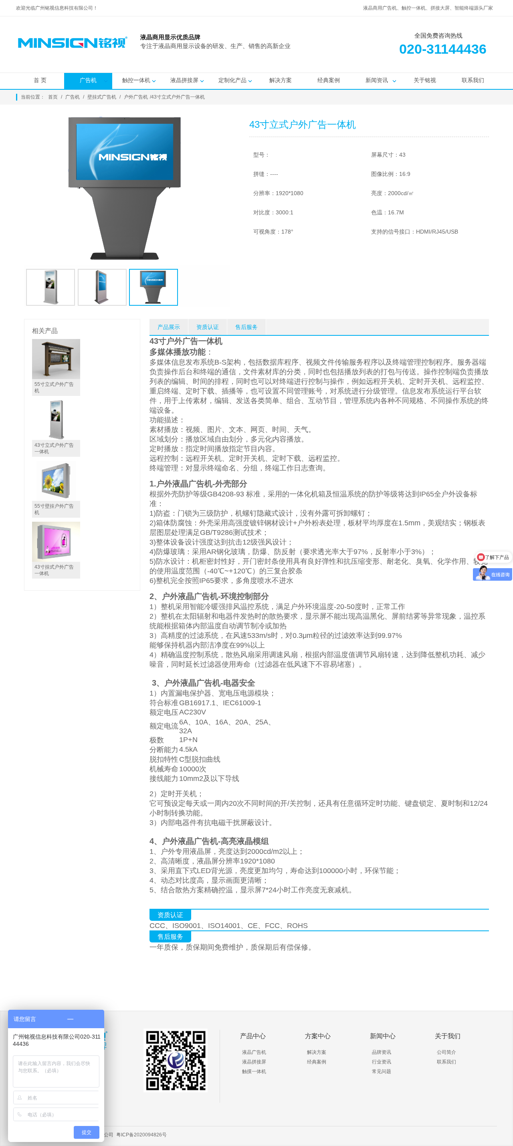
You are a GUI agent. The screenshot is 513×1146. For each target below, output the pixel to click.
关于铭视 (425, 80)
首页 (53, 97)
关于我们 (447, 1036)
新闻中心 (383, 1036)
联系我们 (473, 80)
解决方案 (280, 80)
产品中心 (253, 1036)
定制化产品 (232, 80)
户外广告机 (136, 97)
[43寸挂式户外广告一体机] (56, 560)
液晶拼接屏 (184, 80)
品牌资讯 (381, 1052)
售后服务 (246, 327)
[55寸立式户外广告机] (56, 377)
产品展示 (169, 327)
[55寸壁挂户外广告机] (56, 499)
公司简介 (446, 1052)
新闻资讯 (377, 80)
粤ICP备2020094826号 (141, 1135)
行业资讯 (381, 1062)
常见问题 (381, 1071)
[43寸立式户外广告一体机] (56, 438)
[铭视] (337, 56)
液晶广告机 (254, 1052)
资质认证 (207, 327)
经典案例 (328, 80)
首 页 (40, 80)
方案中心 (318, 1036)
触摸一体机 (254, 1071)
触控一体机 (136, 80)
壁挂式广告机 (101, 97)
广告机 (88, 80)
